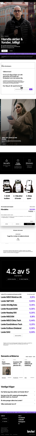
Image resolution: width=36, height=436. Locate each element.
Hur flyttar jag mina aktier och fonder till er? (15, 392)
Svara (31, 89)
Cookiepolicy (12, 217)
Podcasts (30, 356)
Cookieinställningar (15, 434)
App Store (5, 418)
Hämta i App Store (12, 279)
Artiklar (27, 356)
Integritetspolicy (5, 217)
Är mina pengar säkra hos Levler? (11, 400)
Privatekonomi (15, 377)
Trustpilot (16, 252)
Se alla (34, 356)
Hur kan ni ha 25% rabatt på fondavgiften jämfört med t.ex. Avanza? (14, 396)
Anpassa (31, 221)
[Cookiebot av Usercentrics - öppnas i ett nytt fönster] (29, 211)
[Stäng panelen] (34, 211)
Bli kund (31, 3)
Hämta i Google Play (24, 279)
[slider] (21, 89)
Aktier (26, 377)
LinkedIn (21, 420)
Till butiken (11, 50)
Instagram (21, 421)
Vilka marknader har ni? (8, 404)
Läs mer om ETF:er (18, 335)
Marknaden (4, 377)
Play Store (5, 421)
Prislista (11, 434)
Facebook (21, 418)
